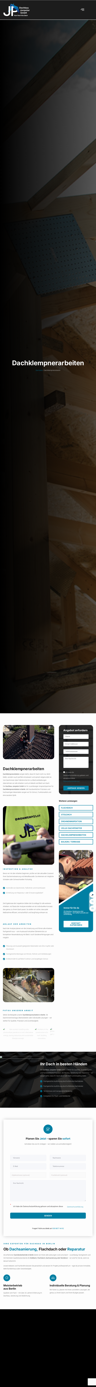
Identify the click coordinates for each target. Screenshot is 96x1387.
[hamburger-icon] (82, 10)
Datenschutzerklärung (71, 781)
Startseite (39, 370)
